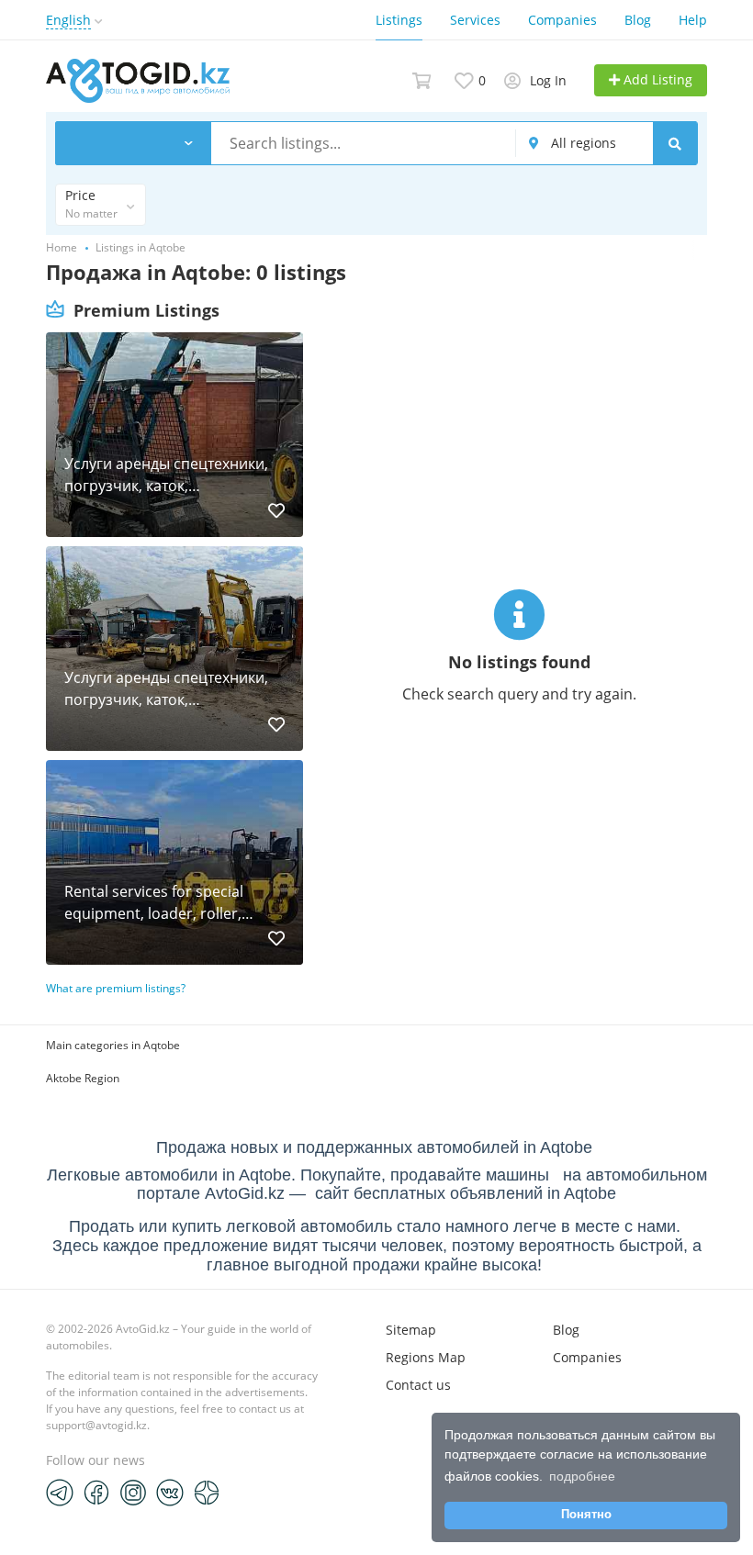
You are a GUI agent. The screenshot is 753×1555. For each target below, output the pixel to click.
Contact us (418, 1384)
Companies (562, 19)
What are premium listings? (115, 988)
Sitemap (411, 1329)
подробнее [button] (582, 1476)
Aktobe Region (82, 1078)
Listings (399, 19)
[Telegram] (59, 1491)
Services (475, 19)
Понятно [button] (586, 1514)
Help (693, 19)
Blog (637, 19)
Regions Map (426, 1357)
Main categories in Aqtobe (113, 1045)
